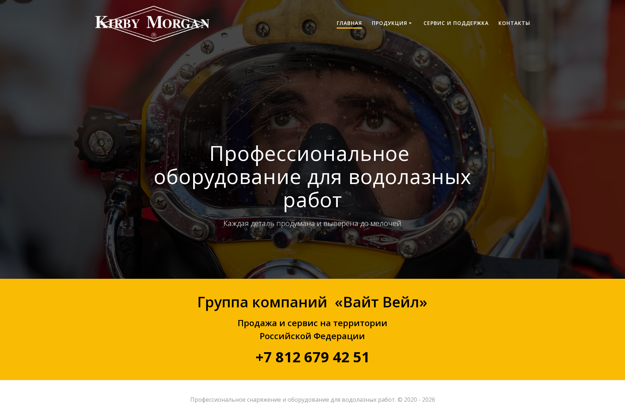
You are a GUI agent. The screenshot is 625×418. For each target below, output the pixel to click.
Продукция (389, 23)
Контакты (514, 23)
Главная (349, 23)
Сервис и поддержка (456, 23)
